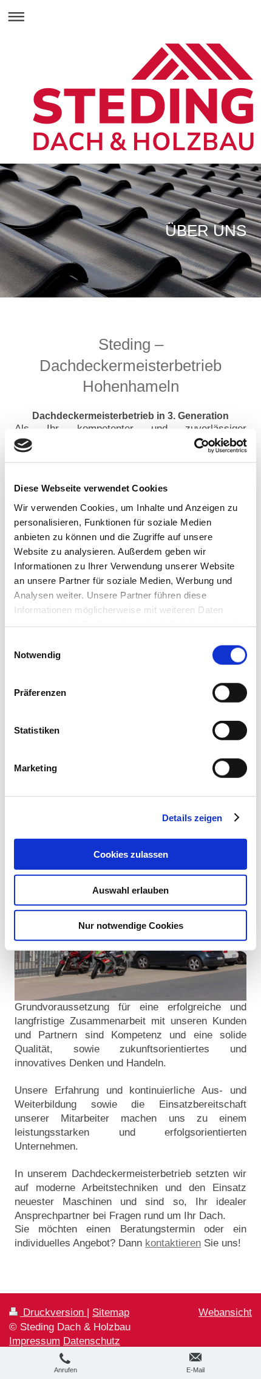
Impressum (34, 1341)
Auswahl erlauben (130, 889)
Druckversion (53, 1312)
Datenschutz (91, 1341)
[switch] (229, 693)
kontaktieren (173, 1243)
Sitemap (110, 1312)
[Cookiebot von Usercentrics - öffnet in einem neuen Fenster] (194, 445)
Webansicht (225, 1312)
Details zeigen (192, 817)
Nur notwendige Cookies (130, 925)
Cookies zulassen (130, 854)
